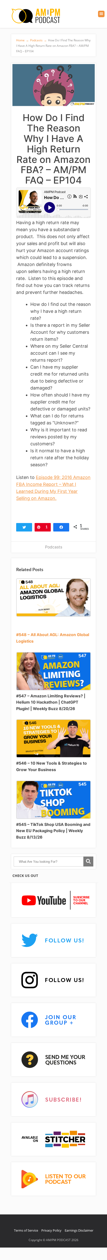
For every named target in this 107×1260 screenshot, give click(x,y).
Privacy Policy (51, 1230)
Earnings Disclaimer (79, 1230)
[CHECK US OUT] (53, 900)
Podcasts (53, 547)
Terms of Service (26, 1230)
